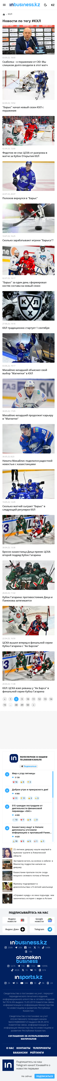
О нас (10, 1048)
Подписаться (44, 1076)
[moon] (45, 5)
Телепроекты (42, 1048)
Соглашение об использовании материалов (28, 1037)
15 (4, 704)
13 (45, 699)
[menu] (4, 5)
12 (39, 699)
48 (16, 704)
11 (33, 699)
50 (28, 704)
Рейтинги (37, 1052)
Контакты (23, 1048)
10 (28, 699)
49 (22, 704)
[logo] (25, 5)
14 (51, 699)
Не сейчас (26, 1076)
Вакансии (20, 1052)
